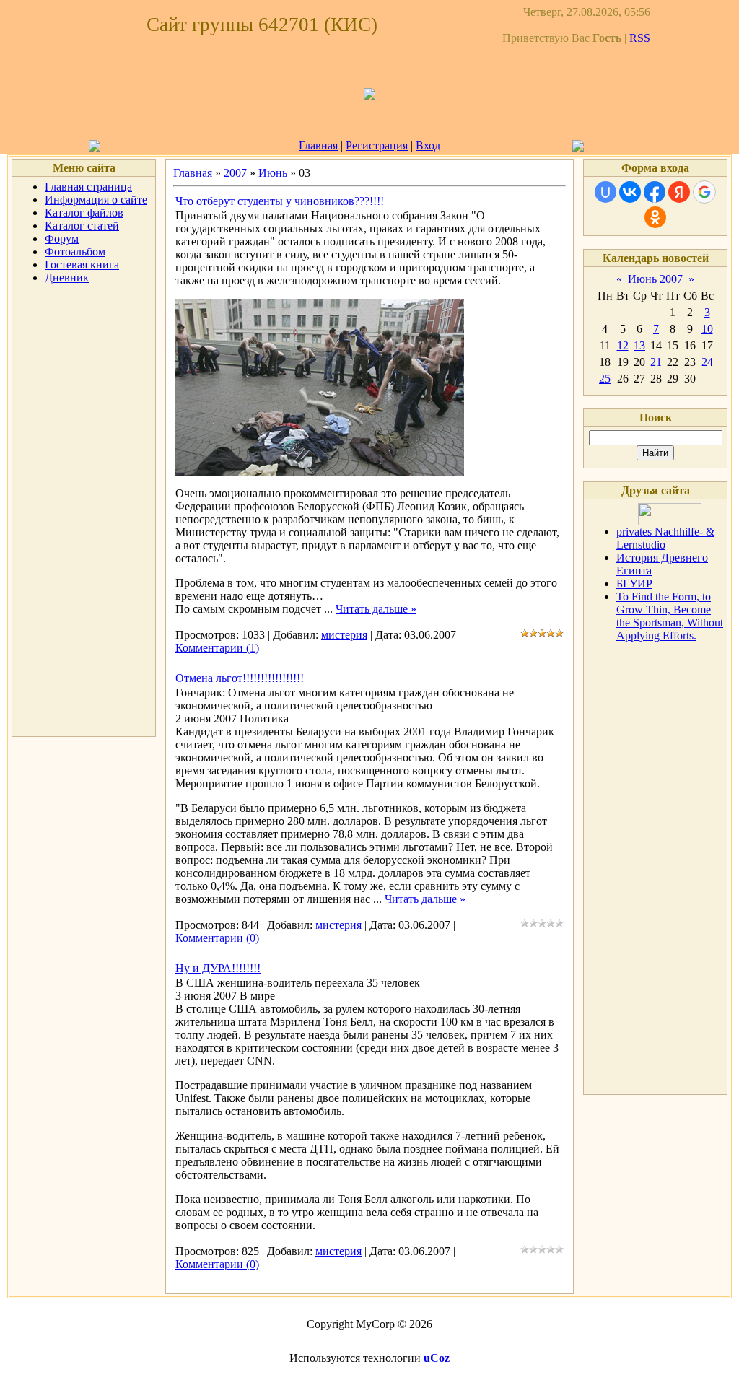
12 (623, 345)
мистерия (344, 635)
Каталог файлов (84, 212)
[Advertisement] (83, 512)
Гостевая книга (82, 264)
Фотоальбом (75, 251)
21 (656, 362)
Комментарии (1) (217, 648)
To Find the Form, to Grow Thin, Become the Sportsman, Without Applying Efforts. (669, 616)
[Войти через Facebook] (654, 192)
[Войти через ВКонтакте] (630, 192)
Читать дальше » (376, 609)
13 (639, 345)
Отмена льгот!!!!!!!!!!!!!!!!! (239, 678)
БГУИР (634, 583)
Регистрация (377, 145)
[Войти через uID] (605, 192)
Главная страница (88, 186)
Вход (428, 145)
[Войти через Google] (704, 192)
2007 (235, 173)
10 (707, 329)
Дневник (67, 277)
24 (707, 362)
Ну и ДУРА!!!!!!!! (218, 968)
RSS (639, 38)
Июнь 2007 (655, 279)
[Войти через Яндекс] (679, 192)
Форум (62, 238)
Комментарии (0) (217, 938)
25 (605, 378)
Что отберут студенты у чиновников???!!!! (279, 201)
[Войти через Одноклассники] (655, 217)
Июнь (272, 173)
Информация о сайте (96, 199)
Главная (318, 145)
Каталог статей (82, 225)
